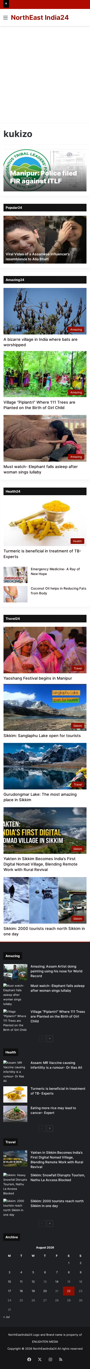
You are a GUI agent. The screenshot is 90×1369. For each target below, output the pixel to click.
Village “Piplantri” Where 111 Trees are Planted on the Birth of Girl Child (58, 1016)
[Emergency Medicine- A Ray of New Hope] (15, 575)
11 (21, 1281)
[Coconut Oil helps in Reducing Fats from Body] (15, 594)
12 (33, 1281)
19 (33, 1291)
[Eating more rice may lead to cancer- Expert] (15, 1114)
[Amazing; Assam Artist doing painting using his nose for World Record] (15, 972)
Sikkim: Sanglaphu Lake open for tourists (42, 735)
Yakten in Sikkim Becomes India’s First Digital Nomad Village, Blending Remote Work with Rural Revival (40, 864)
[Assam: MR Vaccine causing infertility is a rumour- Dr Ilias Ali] (15, 1071)
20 (45, 1291)
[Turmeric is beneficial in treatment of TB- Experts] (15, 1094)
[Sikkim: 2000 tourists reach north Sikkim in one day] (15, 1208)
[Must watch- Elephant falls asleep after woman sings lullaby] (15, 994)
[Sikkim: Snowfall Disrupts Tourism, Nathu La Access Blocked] (15, 1184)
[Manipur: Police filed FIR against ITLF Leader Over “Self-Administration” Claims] (44, 170)
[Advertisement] (45, 73)
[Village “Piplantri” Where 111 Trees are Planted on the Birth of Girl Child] (15, 1020)
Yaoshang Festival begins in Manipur (37, 678)
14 (56, 1281)
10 (9, 1281)
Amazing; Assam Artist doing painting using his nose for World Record (56, 971)
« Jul (6, 1317)
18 (21, 1291)
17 (9, 1291)
